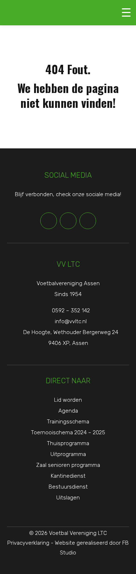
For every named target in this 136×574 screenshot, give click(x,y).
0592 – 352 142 (71, 310)
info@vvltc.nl (71, 321)
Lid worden (68, 400)
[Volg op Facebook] (48, 220)
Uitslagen (68, 497)
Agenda (68, 411)
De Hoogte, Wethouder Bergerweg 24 (70, 332)
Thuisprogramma (68, 443)
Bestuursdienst (68, 487)
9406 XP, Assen (68, 343)
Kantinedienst (68, 476)
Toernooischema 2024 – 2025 (68, 432)
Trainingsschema (68, 421)
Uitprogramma (68, 454)
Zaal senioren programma (68, 465)
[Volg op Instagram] (87, 220)
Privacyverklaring (28, 543)
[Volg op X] (68, 220)
